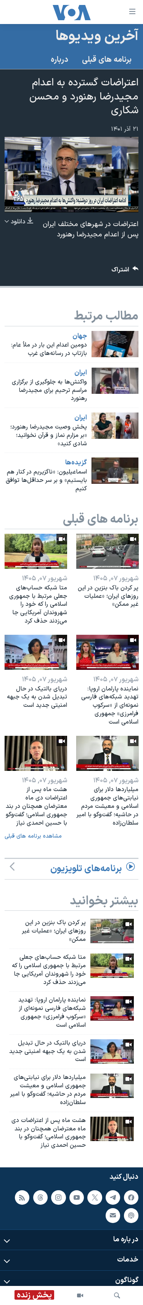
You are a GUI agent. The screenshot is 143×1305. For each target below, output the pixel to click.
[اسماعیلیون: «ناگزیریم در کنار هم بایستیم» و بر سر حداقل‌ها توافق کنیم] (115, 470)
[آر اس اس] (22, 1197)
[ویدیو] (80, 1295)
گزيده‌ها (76, 463)
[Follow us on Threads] (40, 1197)
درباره (59, 60)
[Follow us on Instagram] (58, 1197)
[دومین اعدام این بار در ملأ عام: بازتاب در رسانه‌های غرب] (115, 344)
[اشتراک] (113, 1215)
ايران (80, 373)
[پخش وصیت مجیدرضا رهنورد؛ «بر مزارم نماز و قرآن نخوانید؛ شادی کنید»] (115, 426)
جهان (79, 336)
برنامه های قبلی (107, 60)
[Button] (125, 271)
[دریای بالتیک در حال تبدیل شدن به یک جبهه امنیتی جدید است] (36, 652)
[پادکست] (131, 1215)
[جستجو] (117, 1295)
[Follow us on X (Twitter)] (94, 1197)
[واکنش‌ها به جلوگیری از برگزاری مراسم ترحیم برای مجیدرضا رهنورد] (115, 381)
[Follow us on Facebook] (131, 1197)
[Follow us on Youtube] (76, 1197)
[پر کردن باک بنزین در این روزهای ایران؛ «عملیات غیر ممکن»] (107, 551)
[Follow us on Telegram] (113, 1197)
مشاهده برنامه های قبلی (33, 836)
